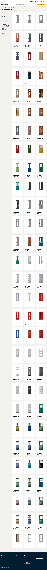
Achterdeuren (4, 24)
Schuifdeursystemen (4, 29)
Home (1, 7)
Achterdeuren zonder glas (6, 27)
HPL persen (14, 564)
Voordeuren (7, 7)
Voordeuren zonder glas (7, 21)
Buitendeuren (4, 7)
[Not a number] (45, 567)
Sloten (2, 32)
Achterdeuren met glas (6, 25)
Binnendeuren (3, 16)
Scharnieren (3, 33)
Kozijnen (3, 28)
